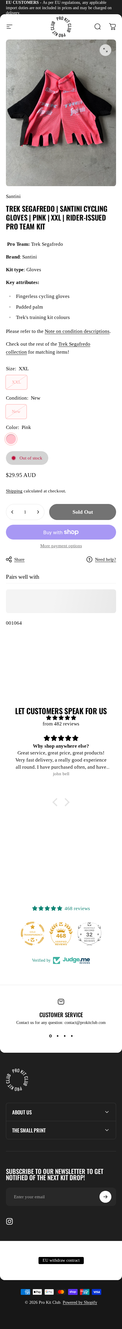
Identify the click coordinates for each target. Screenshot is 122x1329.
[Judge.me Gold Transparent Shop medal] (32, 933)
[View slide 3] (64, 1035)
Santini (13, 196)
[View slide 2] (57, 1035)
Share (19, 559)
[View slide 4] (71, 1035)
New (16, 411)
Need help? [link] (105, 559)
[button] (56, 802)
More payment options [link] (61, 545)
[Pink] (11, 439)
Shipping (14, 491)
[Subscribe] (105, 1197)
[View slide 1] (50, 1035)
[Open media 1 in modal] (105, 50)
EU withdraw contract (61, 1260)
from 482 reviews (61, 724)
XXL (16, 382)
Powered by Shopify (80, 1302)
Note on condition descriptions (77, 331)
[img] (61, 718)
